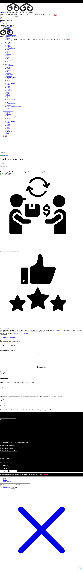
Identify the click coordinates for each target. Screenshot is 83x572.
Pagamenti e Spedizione (6, 462)
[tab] (43, 478)
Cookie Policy (13, 471)
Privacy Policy (5, 471)
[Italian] (54, 14)
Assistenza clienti (4, 468)
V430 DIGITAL (46, 474)
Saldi (50, 14)
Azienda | (2, 458)
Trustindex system (59, 330)
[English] (56, 14)
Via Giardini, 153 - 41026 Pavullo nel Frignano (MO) (15, 442)
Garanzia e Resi (4, 465)
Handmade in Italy (39, 14)
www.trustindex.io (39, 331)
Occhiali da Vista (11, 14)
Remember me (5, 486)
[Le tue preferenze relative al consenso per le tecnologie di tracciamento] (80, 569)
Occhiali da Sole (25, 14)
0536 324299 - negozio (7, 448)
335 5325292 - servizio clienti (9, 451)
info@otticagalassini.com (8, 445)
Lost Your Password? (5, 487)
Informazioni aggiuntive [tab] (9, 337)
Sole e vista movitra (24, 333)
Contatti (7, 458)
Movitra (15, 333)
